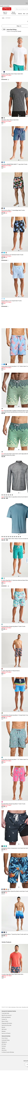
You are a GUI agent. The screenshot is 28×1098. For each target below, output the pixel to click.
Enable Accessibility (4, 6)
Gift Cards (4, 1029)
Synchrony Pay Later (6, 1025)
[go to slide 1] (18, 69)
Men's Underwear (12, 1007)
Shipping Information (7, 1023)
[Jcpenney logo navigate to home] (6, 8)
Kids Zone (4, 1050)
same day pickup (11, 29)
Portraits (4, 1046)
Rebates (4, 1031)
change (19, 31)
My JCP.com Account (6, 1015)
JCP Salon (4, 1044)
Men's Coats (18, 1007)
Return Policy (5, 1021)
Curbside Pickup (6, 1040)
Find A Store (5, 1038)
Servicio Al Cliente (6, 1033)
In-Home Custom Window (8, 1052)
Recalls (3, 1027)
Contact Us (4, 1019)
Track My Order (5, 1013)
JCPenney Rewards (6, 1017)
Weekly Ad (4, 1042)
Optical (3, 1048)
